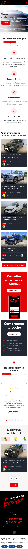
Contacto (5, 22)
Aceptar (4, 546)
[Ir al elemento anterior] (11, 478)
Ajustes (19, 546)
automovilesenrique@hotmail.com (15, 526)
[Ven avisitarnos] (14, 18)
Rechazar (12, 546)
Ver (13, 485)
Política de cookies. (15, 543)
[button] (10, 29)
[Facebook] (14, 532)
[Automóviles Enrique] (5, 2)
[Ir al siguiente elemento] (17, 478)
